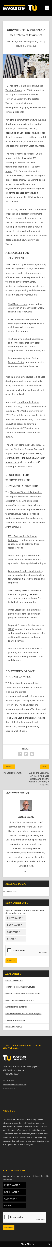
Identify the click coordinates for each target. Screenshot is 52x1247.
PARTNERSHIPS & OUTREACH (16, 1007)
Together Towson (13, 90)
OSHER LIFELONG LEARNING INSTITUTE (19, 1000)
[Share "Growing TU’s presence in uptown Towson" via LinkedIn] (26, 754)
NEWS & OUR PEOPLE (13, 1027)
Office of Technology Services (24, 444)
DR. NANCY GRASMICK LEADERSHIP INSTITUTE (22, 994)
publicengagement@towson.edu (14, 1084)
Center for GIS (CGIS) (18, 555)
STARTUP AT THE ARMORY (15, 1020)
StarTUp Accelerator (17, 303)
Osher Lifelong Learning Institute (24, 609)
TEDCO (11, 338)
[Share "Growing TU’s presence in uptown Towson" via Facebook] (20, 754)
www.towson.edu (9, 1088)
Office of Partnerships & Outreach (24, 648)
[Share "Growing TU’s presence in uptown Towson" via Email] (32, 754)
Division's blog (26, 865)
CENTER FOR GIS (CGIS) (14, 980)
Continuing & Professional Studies (25, 570)
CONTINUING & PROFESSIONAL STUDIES (20, 987)
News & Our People (26, 45)
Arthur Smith (23, 41)
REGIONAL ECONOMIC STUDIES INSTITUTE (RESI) (23, 1013)
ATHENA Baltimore (23, 319)
